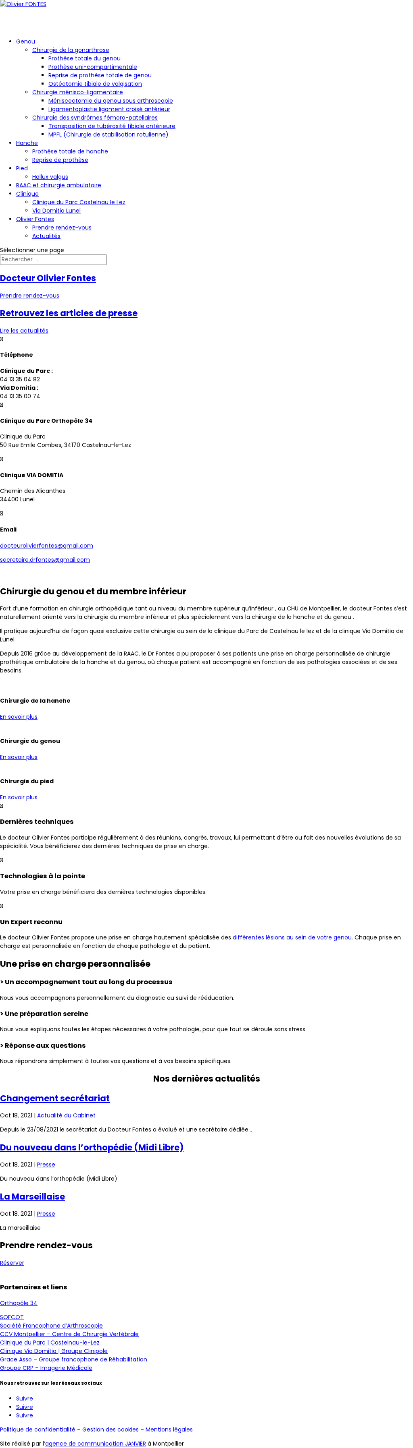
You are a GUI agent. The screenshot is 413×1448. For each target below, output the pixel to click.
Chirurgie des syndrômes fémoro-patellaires (95, 118)
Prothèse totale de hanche (70, 151)
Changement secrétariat (55, 1098)
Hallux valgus (50, 177)
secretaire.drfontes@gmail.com (45, 560)
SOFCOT (12, 1317)
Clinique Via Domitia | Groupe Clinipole (54, 1351)
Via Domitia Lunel (56, 211)
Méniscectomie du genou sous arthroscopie (110, 101)
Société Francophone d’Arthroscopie (51, 1326)
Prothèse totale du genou (84, 58)
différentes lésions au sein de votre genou (292, 937)
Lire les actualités (24, 331)
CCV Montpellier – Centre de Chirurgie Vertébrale (69, 1334)
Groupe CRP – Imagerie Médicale (46, 1368)
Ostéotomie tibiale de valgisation (95, 84)
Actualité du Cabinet (66, 1115)
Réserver (12, 1263)
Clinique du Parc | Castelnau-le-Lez (50, 1342)
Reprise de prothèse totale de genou (100, 75)
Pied (22, 168)
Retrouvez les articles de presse (69, 313)
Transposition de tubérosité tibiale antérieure (111, 126)
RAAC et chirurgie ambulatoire (58, 185)
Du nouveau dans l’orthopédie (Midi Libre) (92, 1147)
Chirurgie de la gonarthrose (70, 50)
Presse (46, 1164)
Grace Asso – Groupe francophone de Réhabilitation (73, 1359)
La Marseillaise (32, 1196)
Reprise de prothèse (60, 160)
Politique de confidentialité (37, 1429)
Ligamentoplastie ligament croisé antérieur (109, 109)
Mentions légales (169, 1429)
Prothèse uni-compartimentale (92, 67)
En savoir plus (19, 717)
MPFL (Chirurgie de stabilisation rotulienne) (108, 134)
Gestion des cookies (110, 1429)
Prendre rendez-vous (62, 227)
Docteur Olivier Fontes (48, 278)
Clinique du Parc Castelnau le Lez (78, 202)
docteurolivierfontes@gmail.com (46, 546)
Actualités (46, 236)
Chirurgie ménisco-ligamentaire (77, 92)
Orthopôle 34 (19, 1303)
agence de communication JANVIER (95, 1444)
